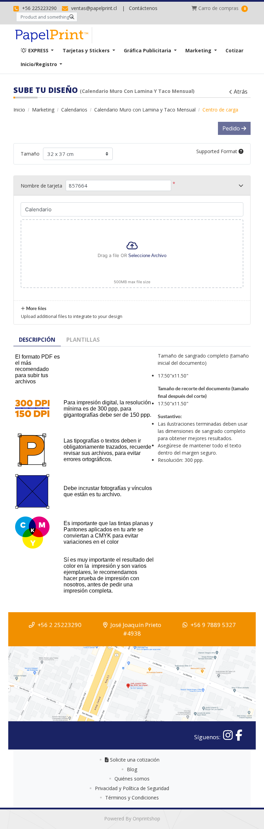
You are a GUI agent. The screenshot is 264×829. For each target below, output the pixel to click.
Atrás (241, 91)
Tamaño (30, 153)
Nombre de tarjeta (41, 185)
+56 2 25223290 (59, 625)
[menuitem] (37, 50)
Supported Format (217, 151)
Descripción (37, 339)
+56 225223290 (39, 8)
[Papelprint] (52, 35)
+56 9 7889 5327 (213, 625)
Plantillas (83, 339)
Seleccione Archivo (147, 255)
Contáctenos (143, 8)
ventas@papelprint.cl (93, 8)
